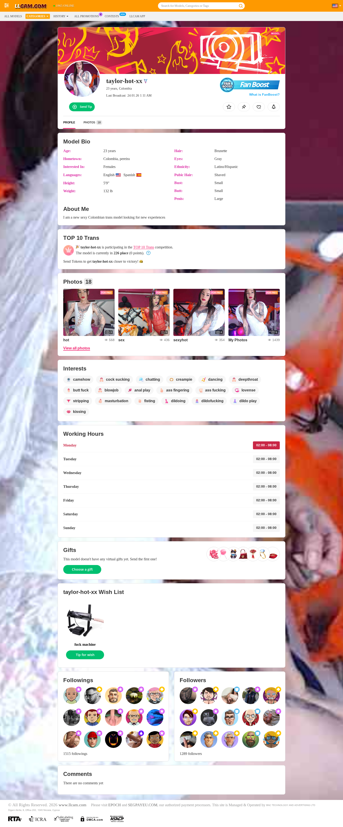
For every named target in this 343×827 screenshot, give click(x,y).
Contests (112, 16)
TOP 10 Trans (143, 247)
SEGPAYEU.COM (142, 805)
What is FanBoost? (264, 94)
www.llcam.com (72, 805)
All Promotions (86, 16)
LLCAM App (137, 16)
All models (13, 16)
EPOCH (114, 805)
